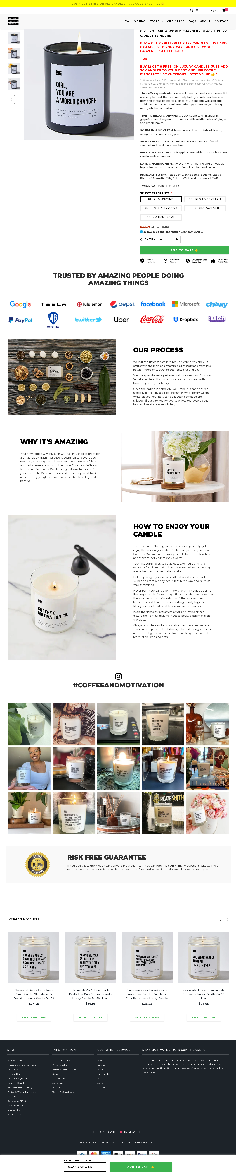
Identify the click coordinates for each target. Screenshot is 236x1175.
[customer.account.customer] (197, 10)
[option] (79, 84)
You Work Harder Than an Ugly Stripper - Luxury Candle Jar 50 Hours (203, 994)
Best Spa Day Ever (205, 208)
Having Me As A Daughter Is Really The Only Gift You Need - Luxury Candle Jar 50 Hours (90, 994)
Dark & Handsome (160, 217)
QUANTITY (148, 239)
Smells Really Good (161, 208)
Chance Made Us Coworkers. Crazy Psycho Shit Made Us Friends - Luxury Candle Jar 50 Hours (33, 994)
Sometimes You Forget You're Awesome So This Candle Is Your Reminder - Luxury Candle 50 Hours (147, 994)
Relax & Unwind (160, 199)
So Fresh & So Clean (205, 199)
